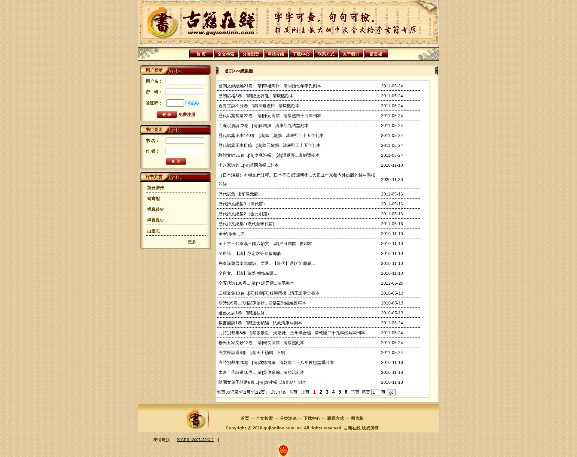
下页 (355, 392)
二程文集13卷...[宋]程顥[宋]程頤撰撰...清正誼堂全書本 (268, 293)
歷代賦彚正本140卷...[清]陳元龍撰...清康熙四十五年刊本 (271, 135)
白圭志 (153, 230)
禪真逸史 (155, 220)
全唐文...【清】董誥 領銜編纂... (247, 273)
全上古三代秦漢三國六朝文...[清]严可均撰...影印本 (265, 243)
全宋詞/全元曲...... (235, 233)
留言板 (376, 54)
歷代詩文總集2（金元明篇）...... (248, 213)
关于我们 (351, 54)
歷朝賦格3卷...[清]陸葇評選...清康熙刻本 (256, 95)
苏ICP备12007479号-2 (195, 440)
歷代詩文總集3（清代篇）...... (246, 203)
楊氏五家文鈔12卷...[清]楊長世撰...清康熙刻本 (261, 342)
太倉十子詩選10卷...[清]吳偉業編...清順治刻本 (261, 372)
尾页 (366, 392)
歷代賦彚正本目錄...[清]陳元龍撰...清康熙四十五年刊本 (269, 145)
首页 (229, 70)
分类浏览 (251, 54)
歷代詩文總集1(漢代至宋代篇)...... (250, 223)
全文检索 (226, 54)
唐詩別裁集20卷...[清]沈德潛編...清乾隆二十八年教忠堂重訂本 (276, 362)
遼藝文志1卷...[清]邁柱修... (243, 312)
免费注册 (187, 114)
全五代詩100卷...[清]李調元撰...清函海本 (256, 283)
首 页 (201, 54)
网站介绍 (275, 54)
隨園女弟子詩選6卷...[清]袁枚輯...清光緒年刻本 (262, 382)
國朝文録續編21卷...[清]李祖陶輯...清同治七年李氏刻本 (269, 85)
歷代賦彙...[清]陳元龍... (240, 194)
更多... (194, 241)
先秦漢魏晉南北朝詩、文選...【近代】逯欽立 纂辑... (266, 263)
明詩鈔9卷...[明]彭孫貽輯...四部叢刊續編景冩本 (262, 303)
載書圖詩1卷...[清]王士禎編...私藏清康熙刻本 (260, 322)
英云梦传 (155, 187)
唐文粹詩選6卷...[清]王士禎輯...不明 (251, 352)
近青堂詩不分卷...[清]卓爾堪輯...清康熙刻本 (259, 105)
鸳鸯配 (153, 198)
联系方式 (326, 54)
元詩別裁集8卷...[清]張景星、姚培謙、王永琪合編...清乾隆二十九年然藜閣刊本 (291, 332)
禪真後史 (155, 209)
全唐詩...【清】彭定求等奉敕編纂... (251, 253)
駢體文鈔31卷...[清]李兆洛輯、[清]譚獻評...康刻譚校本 (268, 155)
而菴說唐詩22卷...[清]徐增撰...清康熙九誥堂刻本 (263, 125)
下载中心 (301, 54)
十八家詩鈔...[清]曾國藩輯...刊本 (248, 165)
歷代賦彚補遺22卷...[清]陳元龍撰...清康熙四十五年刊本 (269, 115)
